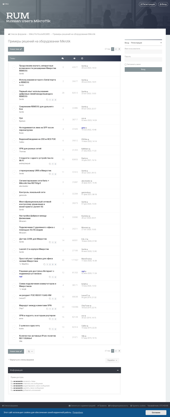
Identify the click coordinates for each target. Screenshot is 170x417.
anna (21, 318)
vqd (20, 277)
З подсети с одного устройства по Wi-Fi (36, 159)
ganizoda (23, 195)
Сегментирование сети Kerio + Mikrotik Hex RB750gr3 (34, 181)
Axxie (21, 133)
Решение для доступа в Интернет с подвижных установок (36, 272)
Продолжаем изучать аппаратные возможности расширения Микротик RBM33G (37, 68)
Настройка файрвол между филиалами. (32, 216)
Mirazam (22, 221)
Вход (127, 43)
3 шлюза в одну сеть (29, 325)
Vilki (20, 341)
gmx (83, 128)
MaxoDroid (86, 259)
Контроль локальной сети (32, 192)
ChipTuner (86, 306)
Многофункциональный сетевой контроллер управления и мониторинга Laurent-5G (35, 204)
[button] (119, 49)
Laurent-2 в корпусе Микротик (34, 249)
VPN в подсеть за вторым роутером (37, 315)
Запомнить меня (134, 64)
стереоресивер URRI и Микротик (35, 170)
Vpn (21, 118)
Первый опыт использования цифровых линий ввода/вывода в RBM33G (36, 94)
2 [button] (115, 49)
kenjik (24, 289)
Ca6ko (21, 142)
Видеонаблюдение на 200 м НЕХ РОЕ (37, 139)
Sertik (21, 74)
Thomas (22, 152)
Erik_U (84, 239)
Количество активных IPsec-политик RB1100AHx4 (37, 337)
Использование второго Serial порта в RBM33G (37, 80)
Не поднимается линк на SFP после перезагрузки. (36, 128)
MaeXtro (25, 264)
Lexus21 (22, 298)
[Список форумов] (28, 17)
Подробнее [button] (78, 412)
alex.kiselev (23, 186)
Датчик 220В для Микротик (33, 239)
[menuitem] (5, 4)
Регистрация (136, 43)
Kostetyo (85, 216)
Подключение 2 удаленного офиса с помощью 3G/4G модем (37, 228)
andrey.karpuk (24, 163)
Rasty (84, 158)
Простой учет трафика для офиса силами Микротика (36, 259)
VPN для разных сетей (30, 148)
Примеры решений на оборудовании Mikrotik (39, 41)
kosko (21, 329)
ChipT (21, 308)
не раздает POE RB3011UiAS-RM (35, 295)
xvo (83, 118)
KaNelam (85, 149)
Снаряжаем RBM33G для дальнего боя (36, 107)
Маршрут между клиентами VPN (35, 305)
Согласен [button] (156, 413)
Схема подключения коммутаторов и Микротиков (37, 284)
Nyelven (22, 121)
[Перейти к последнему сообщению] (87, 66)
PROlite (84, 139)
